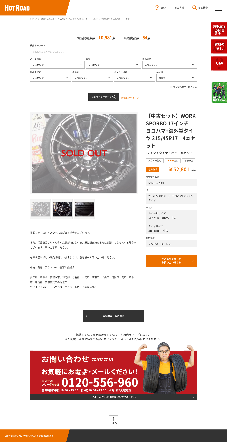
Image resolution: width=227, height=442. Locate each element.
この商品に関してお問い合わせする (171, 261)
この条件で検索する (101, 97)
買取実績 (179, 8)
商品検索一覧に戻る (113, 316)
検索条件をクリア (130, 98)
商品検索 (203, 8)
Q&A (163, 8)
